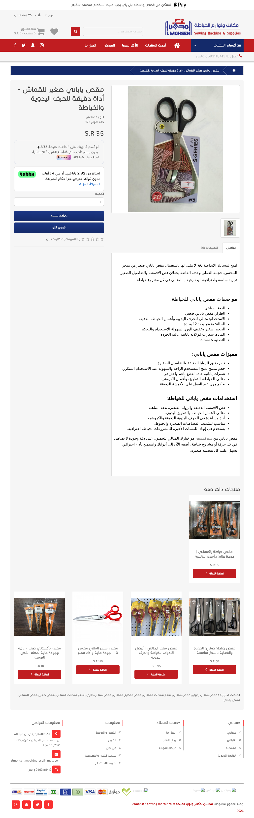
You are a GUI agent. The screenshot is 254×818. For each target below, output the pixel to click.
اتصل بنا (90, 45)
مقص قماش (181, 695)
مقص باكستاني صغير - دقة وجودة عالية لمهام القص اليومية (39, 653)
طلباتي (231, 740)
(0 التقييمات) (72, 239)
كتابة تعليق (53, 239)
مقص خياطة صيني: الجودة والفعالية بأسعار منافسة (214, 650)
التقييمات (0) (209, 247)
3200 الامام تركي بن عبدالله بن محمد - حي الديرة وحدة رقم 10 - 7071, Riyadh (37, 739)
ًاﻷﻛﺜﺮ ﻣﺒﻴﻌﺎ (130, 45)
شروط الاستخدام (105, 763)
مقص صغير (47, 695)
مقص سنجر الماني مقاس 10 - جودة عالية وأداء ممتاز (98, 650)
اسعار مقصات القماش (157, 695)
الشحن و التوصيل (105, 732)
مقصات (205, 340)
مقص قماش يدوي (204, 695)
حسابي (231, 732)
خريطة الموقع (167, 748)
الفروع (112, 740)
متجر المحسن (203, 438)
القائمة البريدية (227, 755)
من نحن (111, 748)
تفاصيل (231, 247)
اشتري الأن (59, 227)
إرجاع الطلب (169, 740)
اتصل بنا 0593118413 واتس (217, 56)
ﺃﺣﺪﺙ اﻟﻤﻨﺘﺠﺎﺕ (155, 45)
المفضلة (231, 748)
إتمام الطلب (21, 15)
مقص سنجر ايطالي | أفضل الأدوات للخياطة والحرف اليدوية (156, 653)
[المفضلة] (54, 31)
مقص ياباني (231, 700)
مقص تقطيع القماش (127, 695)
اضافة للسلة (59, 216)
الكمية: (99, 194)
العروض (109, 45)
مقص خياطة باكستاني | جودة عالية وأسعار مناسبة (214, 554)
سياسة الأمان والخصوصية (100, 755)
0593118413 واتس (40, 769)
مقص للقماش (27, 695)
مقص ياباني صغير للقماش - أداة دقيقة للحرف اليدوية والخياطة (179, 70)
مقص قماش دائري (98, 695)
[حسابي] (37, 15)
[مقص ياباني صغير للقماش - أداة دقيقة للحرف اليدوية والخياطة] (175, 149)
